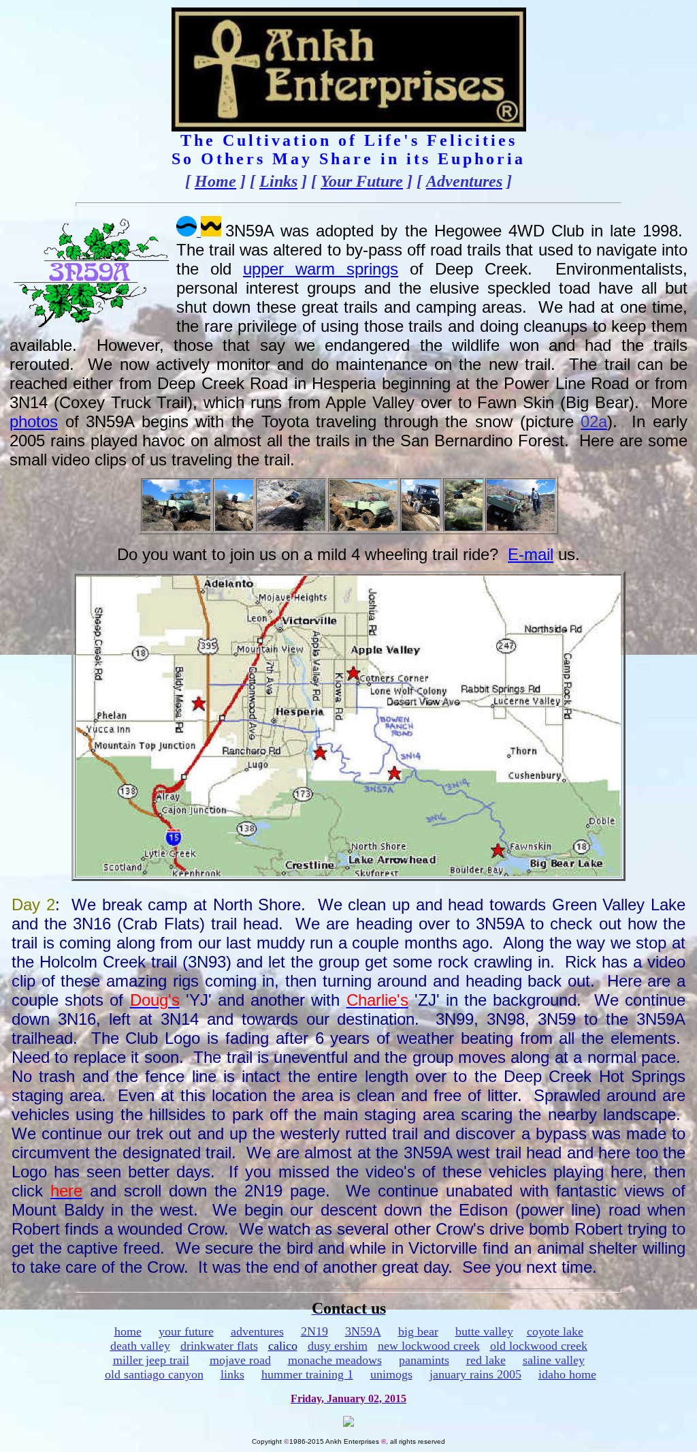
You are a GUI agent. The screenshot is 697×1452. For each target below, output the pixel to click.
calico (282, 1346)
